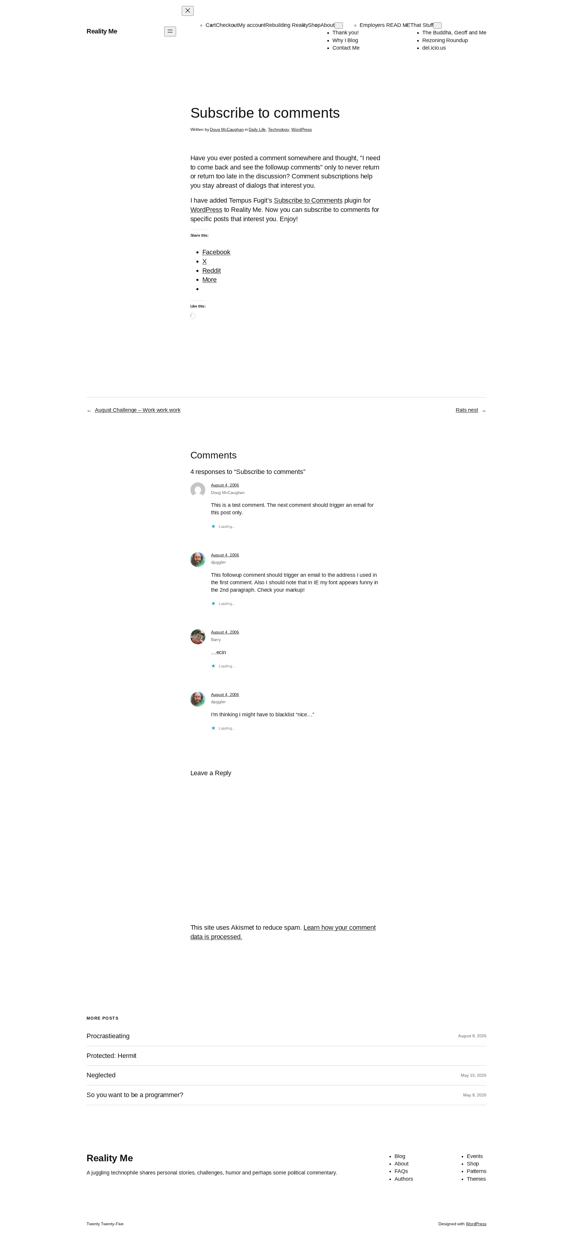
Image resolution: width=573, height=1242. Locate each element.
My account (251, 25)
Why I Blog (345, 40)
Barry (216, 639)
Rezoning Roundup (445, 40)
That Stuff (421, 25)
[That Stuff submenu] (437, 25)
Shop (314, 25)
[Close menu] (188, 11)
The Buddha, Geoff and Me (454, 33)
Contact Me (346, 48)
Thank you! (345, 33)
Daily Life (257, 129)
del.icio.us (434, 48)
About (328, 25)
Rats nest (467, 410)
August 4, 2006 (225, 485)
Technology (278, 129)
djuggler (218, 562)
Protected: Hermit (111, 1055)
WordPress (301, 129)
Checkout (227, 25)
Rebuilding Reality (286, 25)
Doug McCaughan (227, 129)
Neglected (101, 1075)
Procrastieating (108, 1036)
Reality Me (102, 31)
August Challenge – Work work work (138, 410)
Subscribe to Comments (308, 200)
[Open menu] (170, 31)
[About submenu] (339, 25)
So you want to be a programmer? (135, 1095)
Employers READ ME (385, 25)
